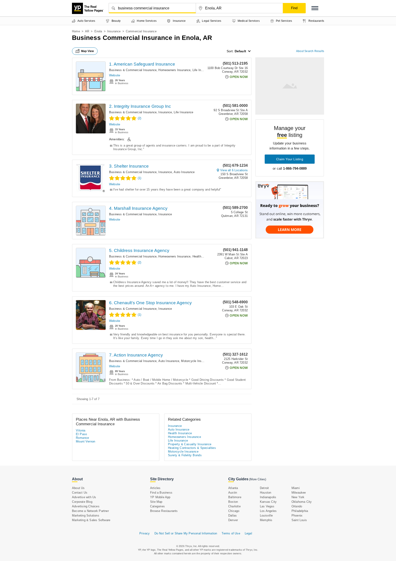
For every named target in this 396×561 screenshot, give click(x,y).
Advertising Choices (85, 506)
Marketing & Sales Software (91, 520)
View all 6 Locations (234, 170)
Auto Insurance (184, 172)
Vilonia (80, 430)
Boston (233, 501)
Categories (157, 506)
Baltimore (234, 497)
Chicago (233, 511)
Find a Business (161, 492)
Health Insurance (204, 256)
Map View (87, 51)
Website (114, 75)
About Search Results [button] (310, 51)
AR (87, 31)
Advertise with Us (84, 497)
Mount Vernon (85, 441)
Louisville (266, 515)
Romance (82, 437)
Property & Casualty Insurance (190, 444)
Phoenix (297, 515)
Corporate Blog (82, 501)
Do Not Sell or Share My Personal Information (185, 533)
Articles (155, 488)
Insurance (114, 31)
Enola (98, 31)
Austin (232, 492)
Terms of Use (231, 533)
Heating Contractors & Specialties (192, 448)
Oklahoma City (302, 501)
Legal (248, 533)
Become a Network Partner (90, 511)
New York (298, 497)
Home (76, 31)
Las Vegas (267, 506)
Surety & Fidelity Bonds (185, 455)
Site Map (156, 501)
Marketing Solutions (85, 515)
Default (240, 51)
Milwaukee (299, 492)
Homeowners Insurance (174, 70)
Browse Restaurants (164, 511)
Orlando (297, 506)
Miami (296, 488)
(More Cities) (257, 479)
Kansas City (268, 501)
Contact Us (79, 492)
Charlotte (234, 506)
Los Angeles (268, 511)
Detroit (264, 488)
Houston (265, 492)
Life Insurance (202, 70)
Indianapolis (268, 497)
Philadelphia (300, 511)
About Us (78, 488)
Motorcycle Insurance (196, 361)
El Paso (81, 434)
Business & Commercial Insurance (133, 70)
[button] (314, 8)
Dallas (232, 515)
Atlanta (233, 488)
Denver (233, 520)
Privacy (144, 533)
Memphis (266, 520)
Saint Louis (299, 520)
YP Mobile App (160, 497)
